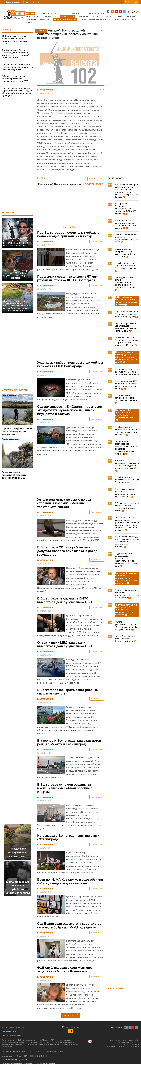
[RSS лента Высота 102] (136, 1027)
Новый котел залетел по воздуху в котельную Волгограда (127, 479)
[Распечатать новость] (102, 31)
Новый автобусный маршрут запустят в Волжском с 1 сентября (126, 265)
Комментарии (95, 179)
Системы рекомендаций (11, 1035)
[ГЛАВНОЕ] (70, 63)
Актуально (8, 212)
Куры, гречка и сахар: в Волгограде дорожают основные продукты (126, 314)
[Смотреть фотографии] (123, 197)
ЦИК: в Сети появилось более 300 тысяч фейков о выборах (126, 638)
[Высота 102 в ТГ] (124, 11)
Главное (6, 30)
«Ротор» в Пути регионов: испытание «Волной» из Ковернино (126, 398)
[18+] (137, 11)
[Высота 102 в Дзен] (120, 11)
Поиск (131, 2)
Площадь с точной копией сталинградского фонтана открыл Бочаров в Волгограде (126, 282)
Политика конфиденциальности (15, 1060)
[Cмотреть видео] (126, 228)
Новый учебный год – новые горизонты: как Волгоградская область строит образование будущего (17, 92)
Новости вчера (32, 2)
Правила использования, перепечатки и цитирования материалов (28, 1064)
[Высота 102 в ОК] (112, 11)
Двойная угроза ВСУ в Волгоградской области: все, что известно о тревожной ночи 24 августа (16, 54)
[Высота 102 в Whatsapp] (133, 11)
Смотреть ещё (70, 1016)
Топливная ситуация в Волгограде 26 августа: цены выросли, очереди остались (126, 610)
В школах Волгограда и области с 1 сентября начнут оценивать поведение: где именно (126, 578)
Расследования (45, 90)
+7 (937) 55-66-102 (93, 184)
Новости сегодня (13, 2)
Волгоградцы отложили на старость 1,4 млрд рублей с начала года (126, 372)
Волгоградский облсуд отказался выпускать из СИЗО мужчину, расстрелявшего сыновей (127, 542)
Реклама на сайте (9, 1031)
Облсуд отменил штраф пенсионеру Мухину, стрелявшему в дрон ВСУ (15, 78)
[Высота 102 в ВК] (108, 11)
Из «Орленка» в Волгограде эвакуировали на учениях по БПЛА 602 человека (125, 209)
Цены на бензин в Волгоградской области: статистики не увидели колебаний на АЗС (126, 357)
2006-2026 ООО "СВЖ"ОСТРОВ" (15, 1027)
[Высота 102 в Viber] (129, 11)
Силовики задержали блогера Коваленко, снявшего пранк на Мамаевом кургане (17, 67)
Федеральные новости (15, 390)
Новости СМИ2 (70, 227)
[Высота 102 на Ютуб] (116, 11)
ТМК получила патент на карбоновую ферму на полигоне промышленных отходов (14, 40)
